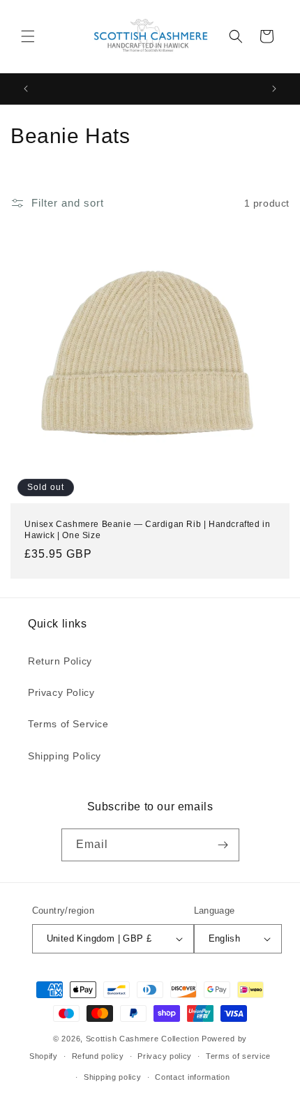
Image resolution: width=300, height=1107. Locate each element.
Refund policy (98, 1056)
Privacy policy (164, 1056)
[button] (28, 36)
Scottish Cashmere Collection (143, 1038)
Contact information (192, 1077)
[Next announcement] (274, 88)
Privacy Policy (61, 692)
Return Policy (60, 661)
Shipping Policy (64, 755)
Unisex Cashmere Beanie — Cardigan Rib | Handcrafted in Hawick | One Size (147, 529)
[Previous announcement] (25, 88)
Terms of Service (68, 723)
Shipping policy (113, 1077)
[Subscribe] (223, 845)
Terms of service (238, 1056)
